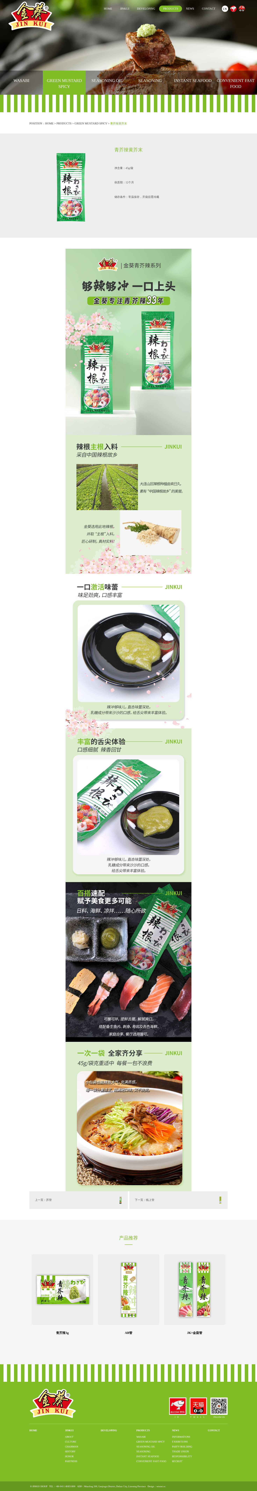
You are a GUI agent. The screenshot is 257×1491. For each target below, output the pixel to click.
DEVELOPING (146, 8)
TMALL (198, 1417)
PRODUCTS (170, 8)
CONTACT (208, 8)
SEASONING (150, 80)
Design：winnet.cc (157, 1486)
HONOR (69, 1456)
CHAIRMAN (71, 1446)
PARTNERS (71, 1461)
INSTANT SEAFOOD (193, 80)
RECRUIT (177, 1461)
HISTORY (70, 1451)
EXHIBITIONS (180, 1441)
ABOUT (69, 1436)
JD (178, 1417)
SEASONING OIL (107, 80)
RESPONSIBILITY (182, 1456)
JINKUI (124, 8)
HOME (108, 8)
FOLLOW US (218, 1417)
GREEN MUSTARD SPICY (64, 83)
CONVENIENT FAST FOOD (236, 83)
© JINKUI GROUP (38, 1486)
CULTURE (70, 1441)
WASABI (21, 80)
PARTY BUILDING (182, 1446)
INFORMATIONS (181, 1436)
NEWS (190, 8)
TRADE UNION (180, 1451)
